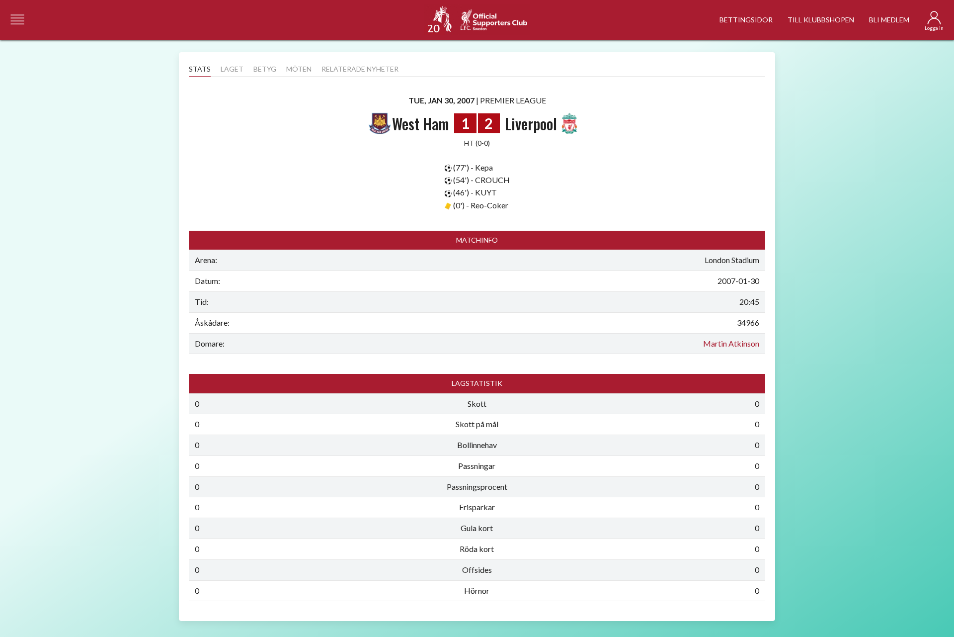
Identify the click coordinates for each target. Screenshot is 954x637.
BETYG (264, 69)
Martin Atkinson (731, 343)
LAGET (232, 69)
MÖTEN (299, 69)
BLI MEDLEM (889, 19)
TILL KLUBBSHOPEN (821, 19)
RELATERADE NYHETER (359, 69)
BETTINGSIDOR (746, 19)
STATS (200, 69)
